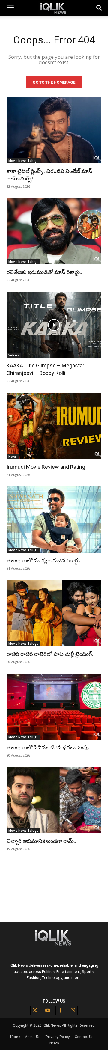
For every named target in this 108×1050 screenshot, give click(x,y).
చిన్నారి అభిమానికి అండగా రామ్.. (41, 841)
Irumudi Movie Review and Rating (46, 467)
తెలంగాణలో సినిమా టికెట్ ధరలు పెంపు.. (49, 747)
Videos (13, 355)
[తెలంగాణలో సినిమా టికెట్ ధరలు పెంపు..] (54, 707)
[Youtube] (47, 1010)
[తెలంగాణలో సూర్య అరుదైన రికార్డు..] (54, 519)
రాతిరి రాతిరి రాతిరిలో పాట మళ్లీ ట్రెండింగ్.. (50, 654)
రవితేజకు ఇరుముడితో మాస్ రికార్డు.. (44, 272)
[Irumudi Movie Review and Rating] (54, 426)
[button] (99, 8)
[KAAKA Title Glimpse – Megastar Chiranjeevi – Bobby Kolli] (54, 325)
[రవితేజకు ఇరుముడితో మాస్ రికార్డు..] (54, 231)
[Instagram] (73, 1010)
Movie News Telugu (23, 161)
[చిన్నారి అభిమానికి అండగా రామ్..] (54, 800)
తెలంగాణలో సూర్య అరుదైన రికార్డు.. (44, 560)
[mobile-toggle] (10, 8)
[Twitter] (35, 1010)
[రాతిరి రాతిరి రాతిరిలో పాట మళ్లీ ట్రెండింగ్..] (54, 613)
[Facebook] (60, 1010)
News (12, 456)
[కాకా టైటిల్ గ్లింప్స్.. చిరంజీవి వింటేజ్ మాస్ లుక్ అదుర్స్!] (54, 130)
